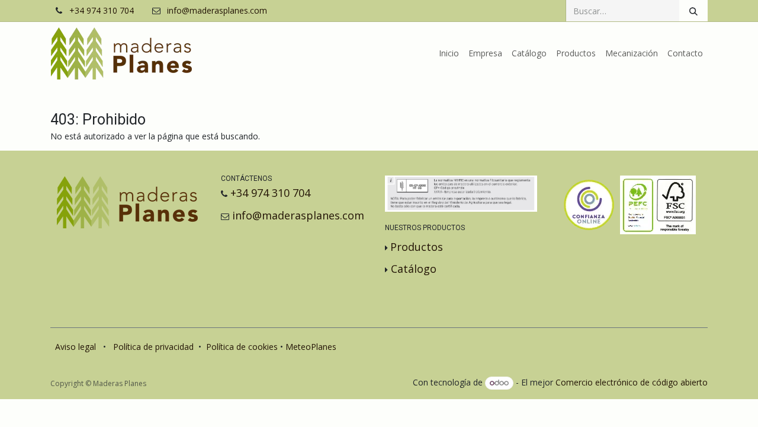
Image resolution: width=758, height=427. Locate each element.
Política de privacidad (153, 346)
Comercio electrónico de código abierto (631, 382)
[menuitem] (449, 53)
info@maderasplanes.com (217, 11)
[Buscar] (693, 10)
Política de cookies (242, 346)
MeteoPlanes (310, 346)
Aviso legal (75, 346)
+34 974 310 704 (101, 11)
